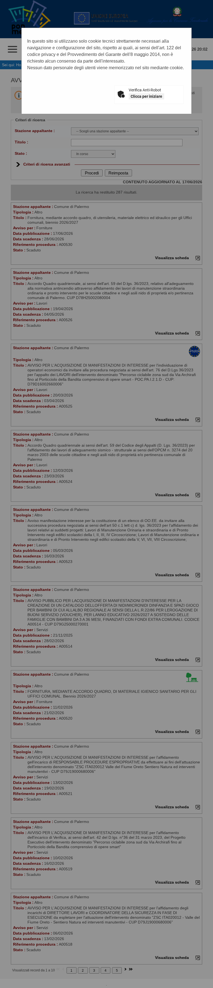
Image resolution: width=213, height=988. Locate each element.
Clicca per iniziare (146, 96)
